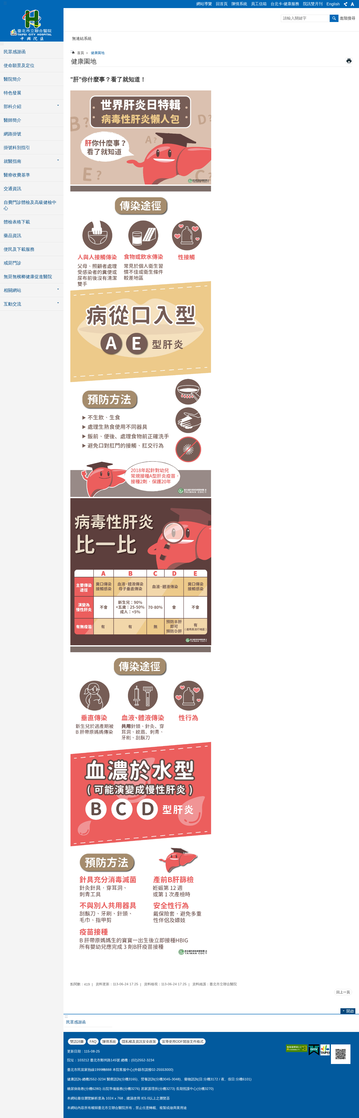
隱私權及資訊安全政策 (139, 1041)
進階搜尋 (347, 18)
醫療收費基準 (17, 175)
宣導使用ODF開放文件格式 (182, 1041)
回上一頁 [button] (343, 992)
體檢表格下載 (17, 221)
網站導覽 (204, 4)
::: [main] (71, 51)
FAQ (93, 1041)
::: (5, 3)
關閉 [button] (345, 4)
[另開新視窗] (296, 1048)
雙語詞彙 (77, 1041)
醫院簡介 (12, 79)
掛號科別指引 (17, 147)
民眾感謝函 (15, 51)
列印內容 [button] (349, 61)
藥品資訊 (12, 235)
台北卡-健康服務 (285, 4)
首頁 (80, 53)
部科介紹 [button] (12, 106)
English (333, 4)
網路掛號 (12, 134)
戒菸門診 (12, 263)
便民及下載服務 (19, 249)
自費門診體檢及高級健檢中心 (30, 205)
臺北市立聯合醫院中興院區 (31, 24)
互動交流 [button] (12, 304)
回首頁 (222, 4)
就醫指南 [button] (12, 161)
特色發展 (12, 92)
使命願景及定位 (19, 65)
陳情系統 (239, 4)
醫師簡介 (12, 120)
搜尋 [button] (334, 18)
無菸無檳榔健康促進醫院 (28, 276)
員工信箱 (259, 4)
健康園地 (98, 53)
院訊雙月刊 (313, 4)
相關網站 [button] (12, 290)
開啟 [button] (350, 1011)
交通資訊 (12, 188)
